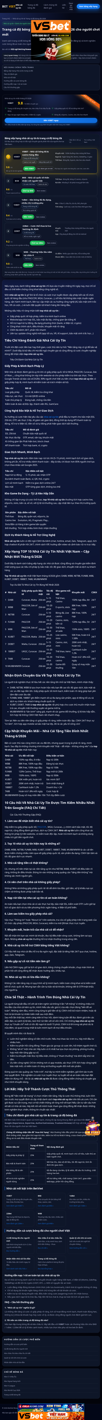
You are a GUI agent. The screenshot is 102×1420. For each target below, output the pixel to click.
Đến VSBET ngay (51, 120)
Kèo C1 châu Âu (10, 1376)
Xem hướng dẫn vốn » (78, 1248)
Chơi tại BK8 (28, 191)
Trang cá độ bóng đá (33, 6)
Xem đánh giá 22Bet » (15, 1223)
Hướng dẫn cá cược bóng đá (15, 81)
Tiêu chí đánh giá (10, 74)
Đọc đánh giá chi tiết (45, 169)
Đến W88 (28, 265)
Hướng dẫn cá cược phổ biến (15, 1344)
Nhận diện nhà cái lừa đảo (14, 1362)
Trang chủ (6, 18)
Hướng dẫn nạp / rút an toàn (15, 84)
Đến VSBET (29, 168)
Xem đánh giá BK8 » (46, 1206)
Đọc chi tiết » (43, 1248)
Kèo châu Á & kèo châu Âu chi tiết (17, 1353)
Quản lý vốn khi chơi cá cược (15, 1358)
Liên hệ (64, 6)
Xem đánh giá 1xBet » (78, 1206)
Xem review (41, 191)
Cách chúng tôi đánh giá (50, 6)
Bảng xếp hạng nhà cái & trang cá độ (18, 71)
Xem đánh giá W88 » (46, 1223)
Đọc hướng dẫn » (13, 1251)
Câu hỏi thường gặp (12, 87)
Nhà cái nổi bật (10, 77)
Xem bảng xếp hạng (88, 6)
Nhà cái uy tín (19, 6)
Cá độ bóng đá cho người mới (16, 1349)
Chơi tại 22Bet (37, 243)
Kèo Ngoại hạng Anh (12, 1381)
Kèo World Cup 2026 (12, 1390)
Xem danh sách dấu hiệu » (16, 1268)
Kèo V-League (9, 1385)
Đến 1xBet (28, 217)
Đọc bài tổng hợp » (45, 1268)
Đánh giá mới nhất (71, 6)
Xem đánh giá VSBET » (15, 1206)
